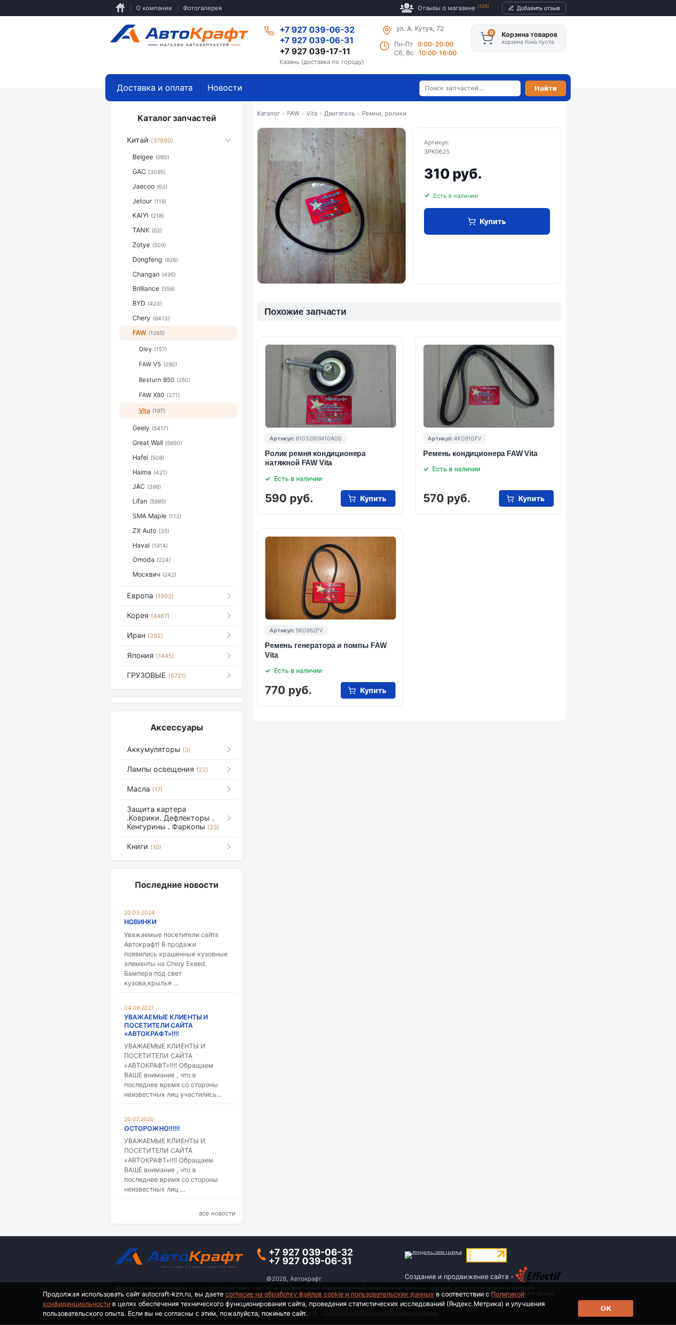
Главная (120, 8)
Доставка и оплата (155, 88)
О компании (154, 8)
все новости (217, 1213)
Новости (224, 88)
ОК (606, 1308)
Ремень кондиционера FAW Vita (480, 453)
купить (493, 221)
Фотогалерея (202, 8)
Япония (150, 655)
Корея (148, 615)
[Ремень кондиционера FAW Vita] (489, 386)
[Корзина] (487, 38)
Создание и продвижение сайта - (460, 1276)
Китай (150, 140)
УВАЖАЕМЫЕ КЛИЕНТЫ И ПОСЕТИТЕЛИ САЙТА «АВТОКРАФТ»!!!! (166, 1025)
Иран (145, 635)
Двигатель (339, 113)
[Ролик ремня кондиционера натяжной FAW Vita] (330, 386)
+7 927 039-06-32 (317, 30)
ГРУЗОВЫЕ (156, 675)
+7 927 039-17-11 (315, 51)
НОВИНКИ (140, 922)
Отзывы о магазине (453, 8)
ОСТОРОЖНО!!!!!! (152, 1128)
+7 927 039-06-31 (317, 40)
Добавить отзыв (538, 8)
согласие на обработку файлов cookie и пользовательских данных (329, 1294)
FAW (293, 113)
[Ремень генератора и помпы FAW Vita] (330, 578)
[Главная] (179, 35)
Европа (150, 595)
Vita (311, 113)
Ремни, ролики (384, 113)
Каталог (268, 113)
